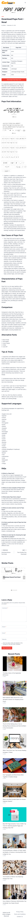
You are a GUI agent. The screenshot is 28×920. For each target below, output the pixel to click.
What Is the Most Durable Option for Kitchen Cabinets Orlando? (14, 800)
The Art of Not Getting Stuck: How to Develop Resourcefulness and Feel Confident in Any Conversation (14, 726)
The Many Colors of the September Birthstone (12, 674)
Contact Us (20, 916)
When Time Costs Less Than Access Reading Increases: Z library (14, 751)
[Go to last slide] (4, 577)
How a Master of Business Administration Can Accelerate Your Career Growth (14, 902)
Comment (5, 608)
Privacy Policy (19, 911)
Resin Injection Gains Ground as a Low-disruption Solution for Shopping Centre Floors (13, 699)
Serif (3, 16)
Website (4, 639)
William (4, 25)
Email (4, 633)
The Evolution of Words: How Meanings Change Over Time (13, 877)
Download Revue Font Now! (6, 552)
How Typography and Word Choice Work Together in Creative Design (13, 775)
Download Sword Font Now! (12, 577)
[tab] (11, 590)
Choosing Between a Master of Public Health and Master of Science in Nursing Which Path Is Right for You (14, 852)
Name (4, 626)
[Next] (24, 577)
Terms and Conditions (20, 914)
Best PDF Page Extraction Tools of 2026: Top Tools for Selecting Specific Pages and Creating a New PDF (14, 825)
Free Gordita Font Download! (21, 552)
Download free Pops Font (14, 79)
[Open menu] (25, 3)
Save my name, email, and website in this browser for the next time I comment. (13, 643)
